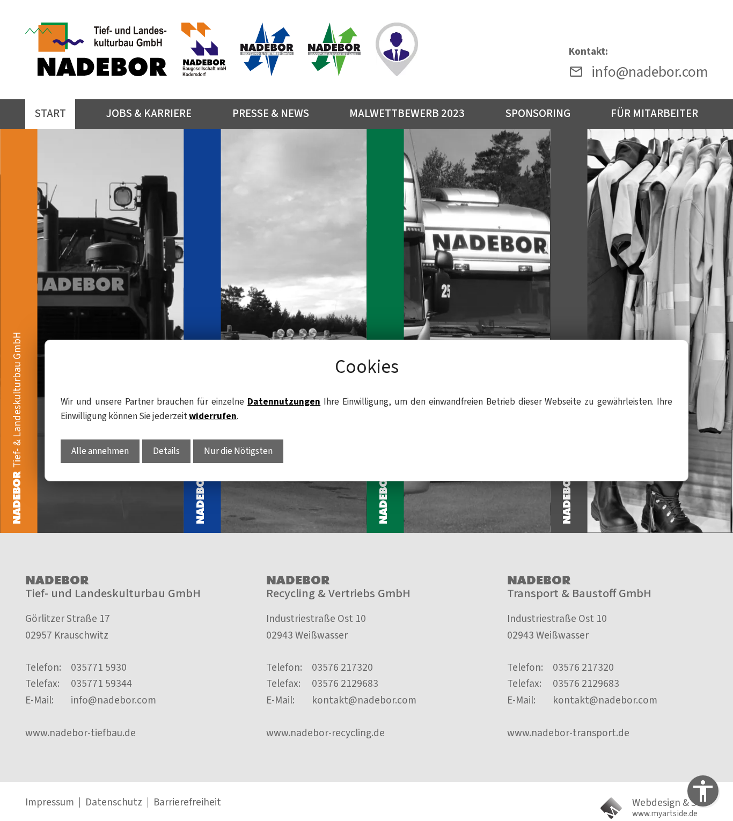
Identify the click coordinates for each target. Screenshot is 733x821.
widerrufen (213, 416)
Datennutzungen (283, 401)
